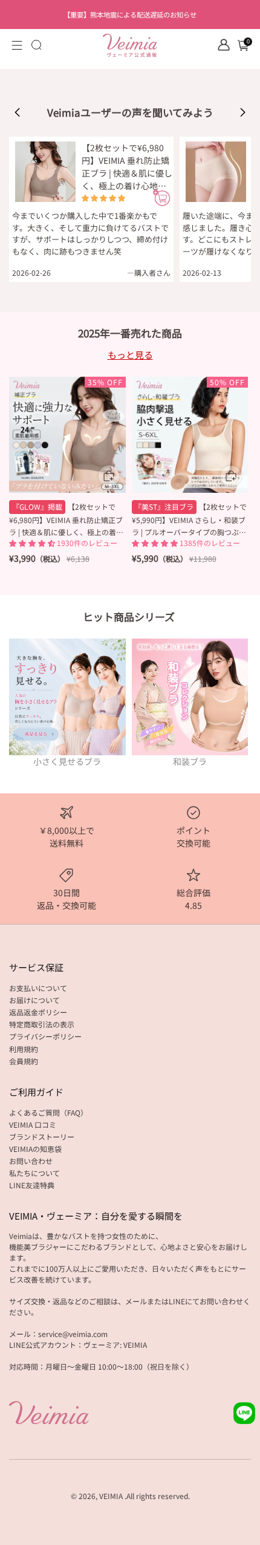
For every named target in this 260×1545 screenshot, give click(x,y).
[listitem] (130, 14)
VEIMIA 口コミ (32, 1124)
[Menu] (17, 45)
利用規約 (23, 1049)
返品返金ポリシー (38, 1012)
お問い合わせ (31, 1161)
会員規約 (23, 1061)
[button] (17, 112)
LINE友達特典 (31, 1185)
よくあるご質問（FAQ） (48, 1112)
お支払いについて (38, 988)
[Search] (36, 45)
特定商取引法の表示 (41, 1024)
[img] (103, 198)
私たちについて (34, 1173)
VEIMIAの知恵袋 (35, 1148)
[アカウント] (224, 45)
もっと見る (130, 354)
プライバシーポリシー (45, 1036)
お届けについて (34, 1000)
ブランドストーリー (41, 1136)
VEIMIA (111, 1496)
